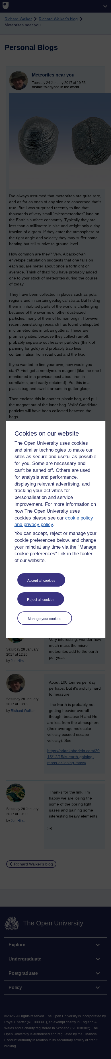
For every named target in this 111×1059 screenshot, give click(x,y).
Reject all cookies (40, 600)
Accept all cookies (41, 581)
